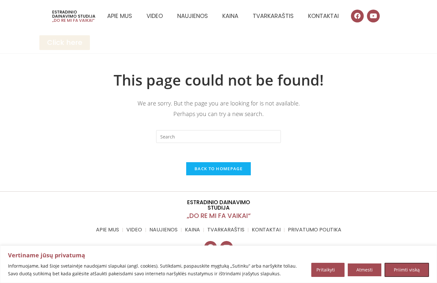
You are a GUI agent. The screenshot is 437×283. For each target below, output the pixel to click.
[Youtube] (373, 16)
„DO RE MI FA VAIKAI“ (73, 20)
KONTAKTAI (323, 16)
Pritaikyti (325, 270)
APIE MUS (119, 16)
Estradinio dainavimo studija (73, 14)
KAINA (230, 16)
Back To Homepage (218, 168)
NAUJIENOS (192, 16)
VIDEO (155, 16)
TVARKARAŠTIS (273, 16)
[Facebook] (357, 16)
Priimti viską (407, 270)
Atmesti (364, 270)
